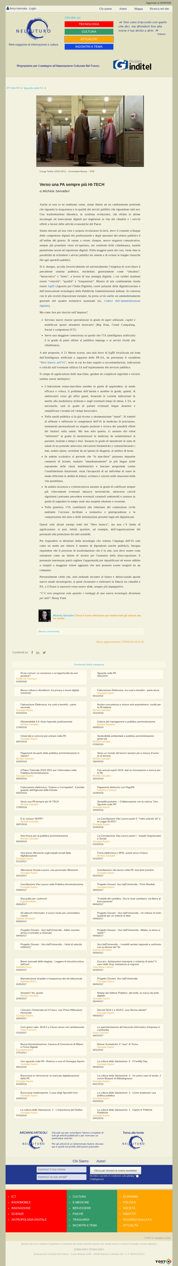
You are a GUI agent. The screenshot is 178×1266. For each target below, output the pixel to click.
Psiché (78, 1213)
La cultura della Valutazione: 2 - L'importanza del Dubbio (52, 1109)
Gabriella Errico (23, 967)
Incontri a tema (85, 1225)
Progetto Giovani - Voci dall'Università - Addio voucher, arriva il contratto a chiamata (50, 931)
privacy (131, 1176)
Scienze (17, 1213)
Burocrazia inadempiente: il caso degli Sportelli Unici (49, 1092)
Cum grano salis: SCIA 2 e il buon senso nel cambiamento (52, 1027)
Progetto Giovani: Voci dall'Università (117, 978)
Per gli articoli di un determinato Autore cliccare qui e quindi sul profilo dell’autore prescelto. (77, 1145)
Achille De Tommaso (26, 678)
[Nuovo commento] (48, 631)
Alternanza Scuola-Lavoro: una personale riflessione (49, 870)
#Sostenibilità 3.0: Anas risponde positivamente (46, 721)
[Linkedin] (37, 652)
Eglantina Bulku (28, 901)
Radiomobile (21, 1202)
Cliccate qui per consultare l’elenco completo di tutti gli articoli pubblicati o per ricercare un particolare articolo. (77, 1135)
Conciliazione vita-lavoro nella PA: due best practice (125, 870)
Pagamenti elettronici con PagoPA (115, 787)
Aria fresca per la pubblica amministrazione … (46, 835)
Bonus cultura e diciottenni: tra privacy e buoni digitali (50, 690)
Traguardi (81, 1219)
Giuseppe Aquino (105, 693)
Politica (129, 1202)
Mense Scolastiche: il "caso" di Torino (117, 1044)
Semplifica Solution (107, 790)
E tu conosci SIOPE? (32, 818)
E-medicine (81, 1202)
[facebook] (32, 652)
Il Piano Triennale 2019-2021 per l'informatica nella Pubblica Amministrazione (48, 771)
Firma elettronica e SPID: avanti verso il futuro (122, 852)
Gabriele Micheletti (25, 918)
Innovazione (21, 1208)
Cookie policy (81, 1249)
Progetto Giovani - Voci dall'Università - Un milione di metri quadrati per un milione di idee (129, 914)
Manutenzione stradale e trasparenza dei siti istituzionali (51, 978)
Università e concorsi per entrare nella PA (43, 735)
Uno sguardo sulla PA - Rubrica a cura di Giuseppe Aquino (52, 1061)
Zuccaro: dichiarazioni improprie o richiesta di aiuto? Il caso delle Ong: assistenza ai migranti (126, 963)
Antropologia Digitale (29, 1219)
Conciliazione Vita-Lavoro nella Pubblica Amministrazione (52, 884)
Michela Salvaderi (64, 615)
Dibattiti (129, 1213)
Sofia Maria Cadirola (103, 967)
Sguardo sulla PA (106, 673)
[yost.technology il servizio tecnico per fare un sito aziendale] (163, 1263)
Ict (13, 1196)
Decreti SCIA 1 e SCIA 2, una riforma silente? (122, 1010)
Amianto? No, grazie (32, 992)
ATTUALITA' (13, 88)
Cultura (79, 1196)
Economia (130, 1196)
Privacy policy (97, 1249)
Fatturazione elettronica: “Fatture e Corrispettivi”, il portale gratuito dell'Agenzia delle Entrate (52, 788)
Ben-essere (82, 1208)
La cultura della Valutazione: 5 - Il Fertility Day (122, 1061)
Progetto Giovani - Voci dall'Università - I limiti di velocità (51, 944)
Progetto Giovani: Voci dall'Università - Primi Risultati (126, 884)
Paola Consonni (28, 1030)
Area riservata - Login (23, 8)
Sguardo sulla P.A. (34, 88)
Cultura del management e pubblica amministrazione (126, 721)
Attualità (130, 1225)
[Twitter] (44, 652)
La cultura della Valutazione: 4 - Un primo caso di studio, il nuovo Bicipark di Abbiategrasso (129, 1077)
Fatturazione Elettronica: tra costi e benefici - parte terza (128, 690)
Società (129, 1208)
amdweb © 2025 (163, 1238)
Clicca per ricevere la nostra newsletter (115, 1170)
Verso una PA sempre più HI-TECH (40, 801)
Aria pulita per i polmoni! (34, 898)
